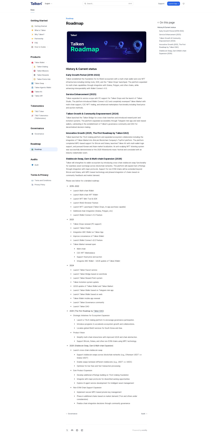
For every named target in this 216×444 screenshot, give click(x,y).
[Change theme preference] (183, 3)
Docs (32, 10)
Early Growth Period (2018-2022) (171, 31)
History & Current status (167, 27)
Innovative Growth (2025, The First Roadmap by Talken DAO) (172, 45)
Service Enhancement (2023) (170, 34)
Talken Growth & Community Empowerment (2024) (170, 39)
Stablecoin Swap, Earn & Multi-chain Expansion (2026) (173, 52)
